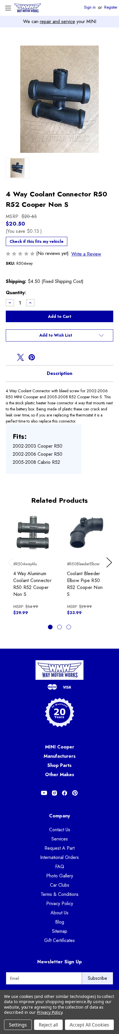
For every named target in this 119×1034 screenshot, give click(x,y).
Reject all (48, 1025)
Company (59, 815)
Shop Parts (59, 765)
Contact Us (59, 829)
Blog (59, 922)
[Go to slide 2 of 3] (59, 627)
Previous (12, 568)
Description (59, 373)
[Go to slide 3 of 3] (68, 627)
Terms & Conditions (60, 894)
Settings (18, 1025)
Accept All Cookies (89, 1025)
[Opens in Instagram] (54, 793)
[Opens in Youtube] (44, 793)
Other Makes (59, 774)
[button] (59, 335)
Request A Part (59, 848)
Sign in (90, 7)
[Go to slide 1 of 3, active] (50, 627)
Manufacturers (60, 756)
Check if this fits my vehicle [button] (37, 241)
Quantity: (16, 292)
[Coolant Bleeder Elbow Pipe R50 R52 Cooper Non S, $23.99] (86, 532)
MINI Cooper (59, 747)
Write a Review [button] (86, 254)
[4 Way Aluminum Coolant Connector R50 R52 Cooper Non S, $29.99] (32, 532)
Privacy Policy (59, 903)
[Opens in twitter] (20, 357)
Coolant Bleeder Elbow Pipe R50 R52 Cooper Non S (85, 584)
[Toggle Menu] (8, 8)
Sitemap (59, 931)
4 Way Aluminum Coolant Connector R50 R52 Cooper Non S (32, 584)
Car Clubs (59, 885)
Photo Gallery (59, 875)
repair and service (57, 21)
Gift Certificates (59, 940)
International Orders (59, 857)
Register (111, 7)
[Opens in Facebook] (65, 793)
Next (110, 568)
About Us (59, 912)
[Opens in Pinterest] (75, 793)
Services (59, 839)
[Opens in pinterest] (31, 357)
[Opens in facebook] (9, 357)
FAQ (59, 866)
